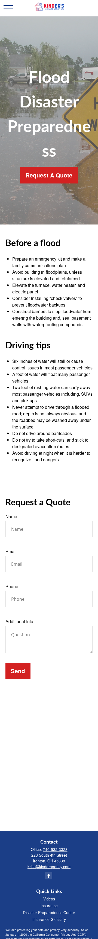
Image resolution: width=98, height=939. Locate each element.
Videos (49, 899)
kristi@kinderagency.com (49, 866)
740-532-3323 (55, 849)
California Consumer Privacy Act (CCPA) (60, 934)
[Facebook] (48, 875)
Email (11, 551)
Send (18, 671)
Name (11, 516)
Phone (11, 586)
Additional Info (19, 621)
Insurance (49, 905)
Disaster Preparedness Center (49, 912)
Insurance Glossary (49, 919)
